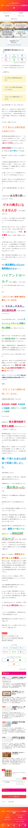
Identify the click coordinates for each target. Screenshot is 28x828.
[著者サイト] (8, 660)
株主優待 (21, 638)
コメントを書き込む (14, 796)
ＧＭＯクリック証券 (7, 636)
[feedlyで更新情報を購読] (20, 660)
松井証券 (15, 638)
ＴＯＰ (7, 815)
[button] (25, 402)
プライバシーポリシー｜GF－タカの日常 (20, 820)
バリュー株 (15, 636)
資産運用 (5, 633)
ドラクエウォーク (20, 815)
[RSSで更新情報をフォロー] (14, 664)
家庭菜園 (20, 817)
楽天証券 (5, 640)
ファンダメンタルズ (7, 638)
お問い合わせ (7, 819)
